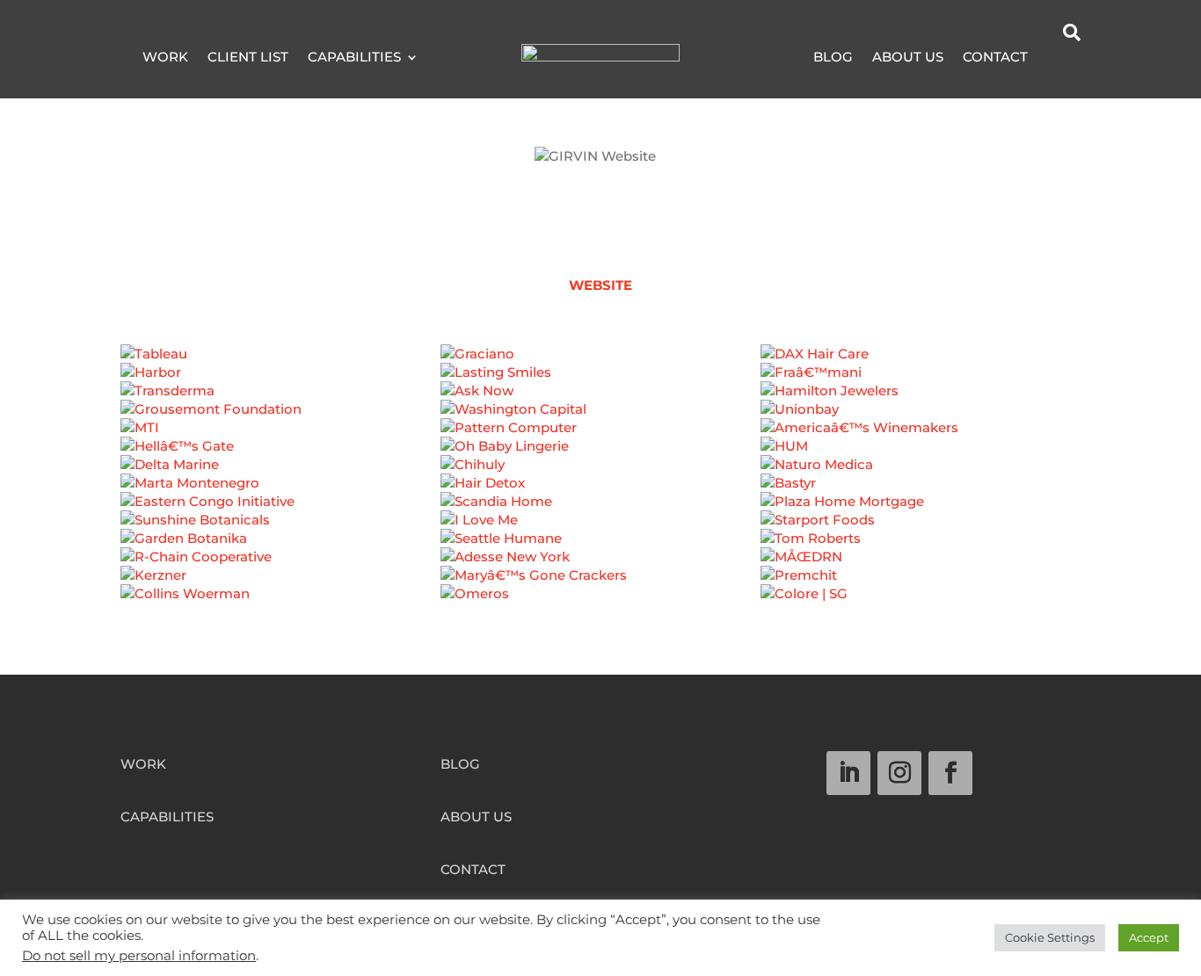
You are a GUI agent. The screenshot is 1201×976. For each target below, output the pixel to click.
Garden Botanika (280, 546)
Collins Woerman (280, 601)
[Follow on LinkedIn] (848, 773)
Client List (247, 58)
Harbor (280, 380)
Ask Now (600, 398)
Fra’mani (921, 380)
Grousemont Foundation (280, 417)
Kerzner (280, 583)
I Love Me (600, 528)
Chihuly (600, 472)
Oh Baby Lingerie (600, 454)
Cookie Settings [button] (1050, 937)
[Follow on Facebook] (950, 773)
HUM (921, 454)
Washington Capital (600, 417)
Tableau (280, 361)
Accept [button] (1148, 937)
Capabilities (354, 58)
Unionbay (921, 417)
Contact (995, 58)
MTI (280, 435)
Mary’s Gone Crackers (600, 583)
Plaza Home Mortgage (920, 509)
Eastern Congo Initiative (280, 509)
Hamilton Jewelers (920, 398)
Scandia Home (600, 509)
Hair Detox (600, 491)
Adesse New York (600, 564)
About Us (907, 58)
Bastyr (920, 491)
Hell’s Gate (280, 454)
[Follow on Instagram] (899, 773)
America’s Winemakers (921, 435)
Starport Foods (920, 528)
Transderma (280, 398)
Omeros (600, 601)
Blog (833, 58)
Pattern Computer (600, 435)
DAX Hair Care (920, 361)
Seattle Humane (600, 546)
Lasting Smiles (600, 380)
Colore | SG (920, 601)
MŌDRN (920, 564)
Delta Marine (280, 472)
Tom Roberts (921, 546)
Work (165, 58)
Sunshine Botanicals (280, 528)
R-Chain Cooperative (280, 564)
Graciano (600, 361)
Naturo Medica (921, 472)
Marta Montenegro (280, 491)
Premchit (920, 583)
